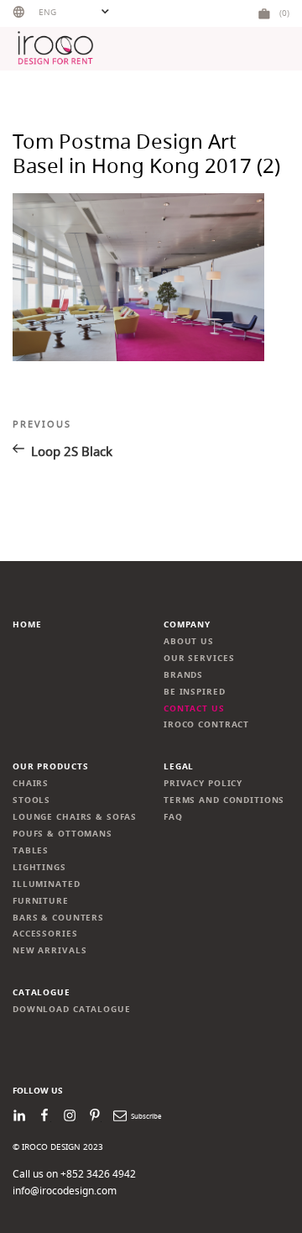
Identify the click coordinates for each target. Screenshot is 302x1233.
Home (27, 624)
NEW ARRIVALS (49, 950)
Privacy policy (203, 783)
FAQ (173, 816)
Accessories (45, 933)
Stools (31, 800)
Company (187, 624)
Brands (183, 674)
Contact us (194, 708)
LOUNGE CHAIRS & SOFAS (75, 816)
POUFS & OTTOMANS (62, 833)
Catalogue (41, 992)
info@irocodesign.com (65, 1190)
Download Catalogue (72, 1009)
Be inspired (195, 691)
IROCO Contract (206, 724)
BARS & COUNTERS (58, 917)
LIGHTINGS (39, 867)
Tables (31, 850)
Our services (199, 658)
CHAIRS (31, 783)
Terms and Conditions (224, 800)
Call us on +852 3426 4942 (74, 1174)
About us (189, 641)
